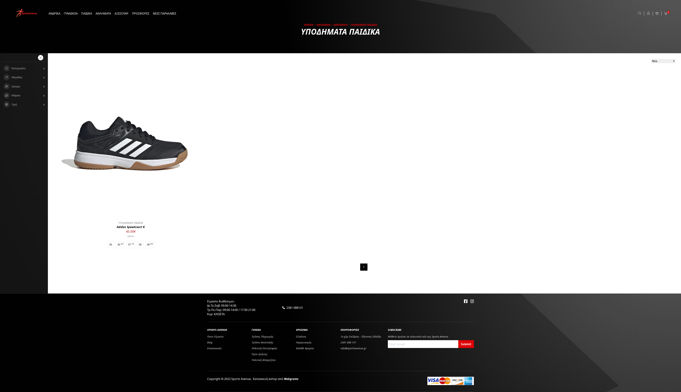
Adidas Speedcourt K (131, 227)
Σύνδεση (301, 336)
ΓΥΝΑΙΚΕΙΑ (71, 13)
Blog (209, 342)
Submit (466, 344)
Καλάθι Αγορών (305, 348)
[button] (24, 68)
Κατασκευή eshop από (275, 379)
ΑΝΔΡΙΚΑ (54, 13)
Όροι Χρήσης (259, 354)
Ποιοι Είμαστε (215, 336)
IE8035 (130, 236)
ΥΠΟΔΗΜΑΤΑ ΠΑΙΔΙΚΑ (130, 222)
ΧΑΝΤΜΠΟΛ (340, 24)
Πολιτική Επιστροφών (264, 348)
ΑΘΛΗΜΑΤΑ (103, 13)
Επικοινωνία (214, 348)
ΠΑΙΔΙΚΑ (86, 13)
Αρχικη (308, 24)
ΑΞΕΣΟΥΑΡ (121, 13)
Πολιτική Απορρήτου (264, 360)
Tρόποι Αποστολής (262, 342)
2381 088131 (294, 308)
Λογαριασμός (304, 342)
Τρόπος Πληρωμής (262, 336)
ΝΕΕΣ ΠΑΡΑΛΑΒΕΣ (164, 13)
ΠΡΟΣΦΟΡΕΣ (140, 13)
